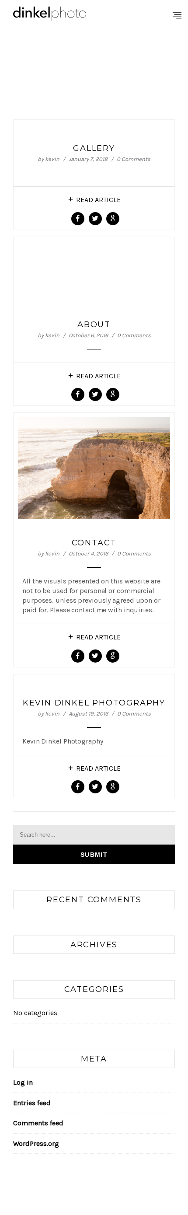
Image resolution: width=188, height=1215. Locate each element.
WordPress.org (36, 1143)
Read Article (98, 200)
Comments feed (38, 1123)
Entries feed (32, 1103)
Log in (23, 1082)
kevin (52, 159)
